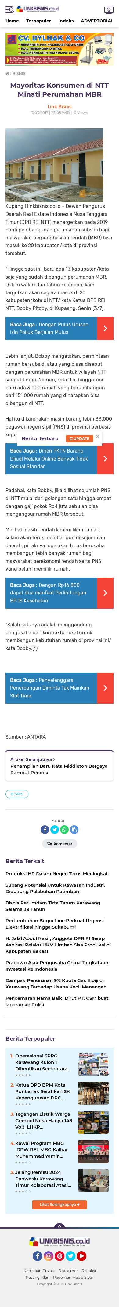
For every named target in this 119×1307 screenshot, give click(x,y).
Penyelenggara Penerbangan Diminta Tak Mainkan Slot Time (49, 688)
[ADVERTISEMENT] (59, 49)
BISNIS (17, 794)
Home (12, 21)
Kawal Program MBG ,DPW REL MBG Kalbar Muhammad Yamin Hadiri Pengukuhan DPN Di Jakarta (43, 1149)
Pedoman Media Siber (73, 1277)
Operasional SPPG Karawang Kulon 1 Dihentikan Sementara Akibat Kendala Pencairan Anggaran (41, 1062)
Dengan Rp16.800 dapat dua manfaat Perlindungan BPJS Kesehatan (48, 593)
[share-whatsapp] (64, 829)
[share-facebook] (45, 829)
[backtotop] (59, 1228)
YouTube (86, 1264)
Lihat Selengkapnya (58, 1204)
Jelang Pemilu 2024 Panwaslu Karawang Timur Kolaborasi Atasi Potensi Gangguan (41, 1178)
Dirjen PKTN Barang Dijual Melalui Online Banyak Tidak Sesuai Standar (49, 458)
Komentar (62, 844)
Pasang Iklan (37, 1277)
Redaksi (88, 1270)
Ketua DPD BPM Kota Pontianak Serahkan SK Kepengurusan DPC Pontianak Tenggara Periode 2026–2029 (42, 1091)
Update (81, 438)
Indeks (66, 21)
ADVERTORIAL (97, 21)
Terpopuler (38, 21)
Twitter (73, 1264)
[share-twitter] (54, 829)
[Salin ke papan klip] (74, 829)
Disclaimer (68, 1270)
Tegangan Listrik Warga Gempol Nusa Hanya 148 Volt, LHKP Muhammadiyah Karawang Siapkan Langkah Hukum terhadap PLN (43, 1120)
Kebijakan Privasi (39, 1270)
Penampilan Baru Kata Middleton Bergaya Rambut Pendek (59, 769)
